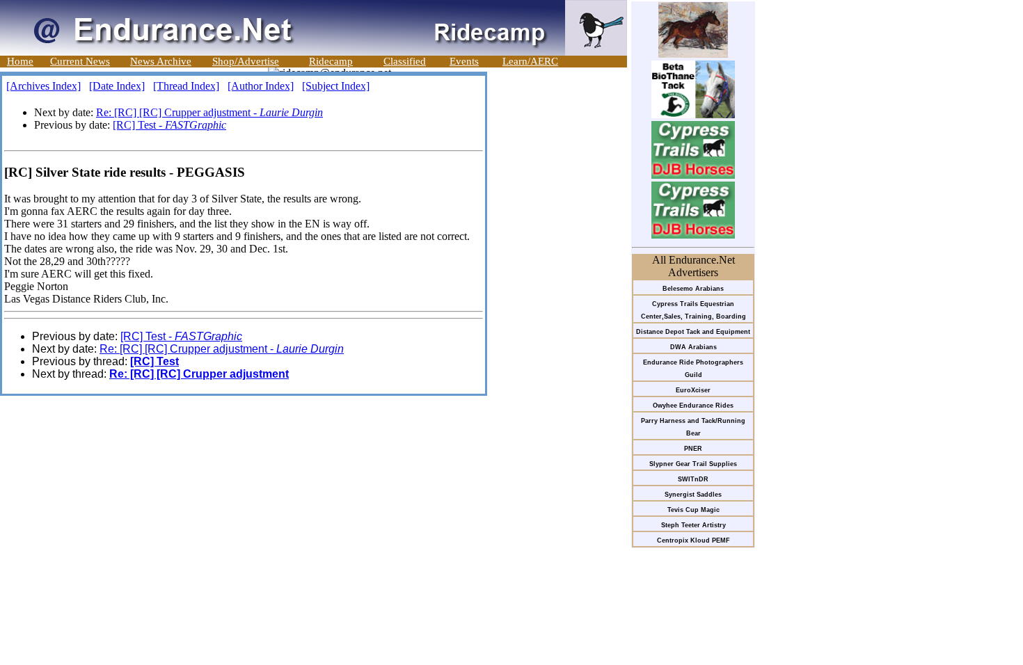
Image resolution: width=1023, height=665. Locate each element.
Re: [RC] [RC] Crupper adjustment (199, 374)
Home (20, 61)
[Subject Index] (336, 86)
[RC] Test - (169, 125)
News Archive (160, 61)
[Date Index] (117, 86)
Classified (404, 61)
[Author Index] (261, 86)
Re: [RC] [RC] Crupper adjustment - (209, 112)
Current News (80, 61)
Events (464, 61)
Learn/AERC (530, 61)
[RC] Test (154, 361)
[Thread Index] (186, 86)
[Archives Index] (43, 86)
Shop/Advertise (245, 61)
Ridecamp (331, 61)
